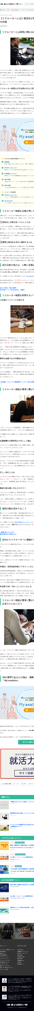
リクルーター (4, 26)
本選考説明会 (3, 951)
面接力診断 (19, 958)
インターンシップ (4, 956)
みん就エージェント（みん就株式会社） (22, 857)
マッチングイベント (4, 958)
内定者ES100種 (20, 956)
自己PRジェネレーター (22, 953)
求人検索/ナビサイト (4, 962)
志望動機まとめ (20, 960)
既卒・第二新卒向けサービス (6, 967)
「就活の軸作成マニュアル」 (21, 522)
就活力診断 (19, 955)
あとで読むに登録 (7, 783)
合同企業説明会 (3, 955)
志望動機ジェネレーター (22, 951)
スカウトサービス (4, 964)
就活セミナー (3, 953)
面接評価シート (20, 964)
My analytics (20, 949)
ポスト (25, 783)
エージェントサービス (5, 960)
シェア (17, 783)
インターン (7, 931)
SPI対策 (19, 962)
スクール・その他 (4, 969)
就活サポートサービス (5, 965)
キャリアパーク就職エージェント (7, 949)
